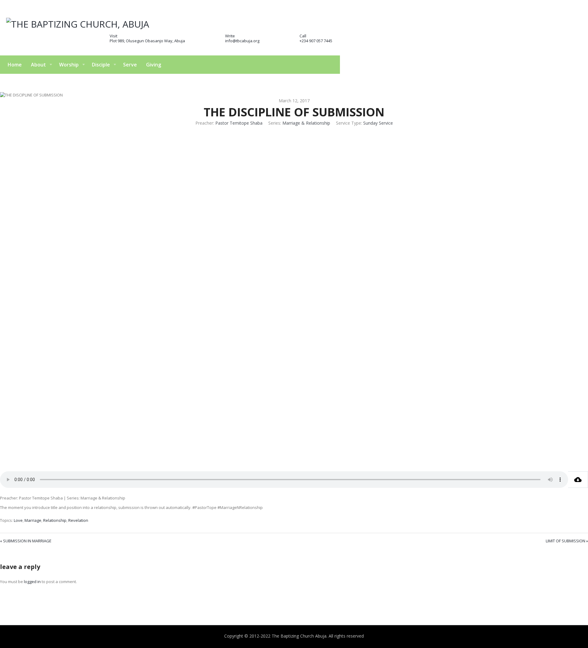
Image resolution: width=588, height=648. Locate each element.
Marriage (32, 520)
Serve (130, 64)
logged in (32, 581)
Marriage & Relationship (306, 123)
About (38, 64)
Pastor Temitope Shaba (238, 123)
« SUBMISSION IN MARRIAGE (25, 541)
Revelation (78, 520)
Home (15, 64)
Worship (69, 64)
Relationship (54, 520)
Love (18, 520)
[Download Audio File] (578, 479)
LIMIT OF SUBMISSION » (567, 541)
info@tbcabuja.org (242, 40)
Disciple (101, 64)
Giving (153, 64)
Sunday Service (378, 123)
